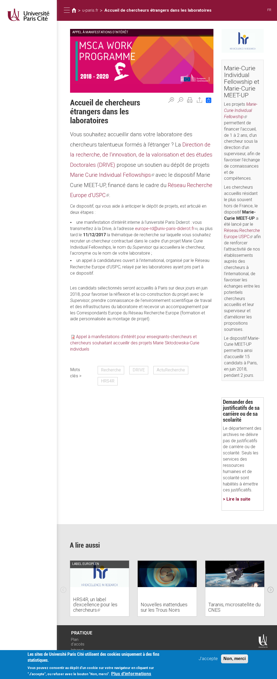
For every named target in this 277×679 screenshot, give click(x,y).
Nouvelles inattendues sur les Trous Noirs (164, 607)
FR (269, 10)
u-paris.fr (90, 10)
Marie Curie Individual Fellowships (112, 175)
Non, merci (234, 658)
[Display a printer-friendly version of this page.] (190, 100)
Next (270, 588)
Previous (63, 588)
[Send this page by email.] (199, 100)
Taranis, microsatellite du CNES (234, 607)
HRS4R (107, 381)
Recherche (111, 369)
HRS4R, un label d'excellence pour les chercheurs (95, 605)
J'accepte (208, 658)
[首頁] (28, 14)
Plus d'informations (131, 673)
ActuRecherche (171, 369)
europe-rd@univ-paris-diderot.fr (166, 228)
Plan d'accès (77, 641)
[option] (99, 588)
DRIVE (139, 369)
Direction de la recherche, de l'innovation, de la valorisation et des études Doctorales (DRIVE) (141, 154)
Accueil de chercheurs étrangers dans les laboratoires (158, 10)
